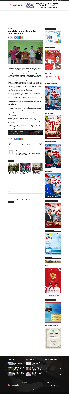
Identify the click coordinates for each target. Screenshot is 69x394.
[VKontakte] (59, 0)
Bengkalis (26, 9)
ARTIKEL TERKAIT (11, 160)
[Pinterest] (20, 37)
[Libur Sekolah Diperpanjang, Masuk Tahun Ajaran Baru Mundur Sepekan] (28, 363)
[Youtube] (60, 0)
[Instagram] (17, 156)
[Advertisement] (34, 18)
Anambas (39, 9)
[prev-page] (8, 175)
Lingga (10, 28)
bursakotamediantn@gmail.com (31, 389)
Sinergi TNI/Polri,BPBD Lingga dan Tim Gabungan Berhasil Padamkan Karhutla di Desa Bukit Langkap (13, 172)
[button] (52, 0)
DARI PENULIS (17, 160)
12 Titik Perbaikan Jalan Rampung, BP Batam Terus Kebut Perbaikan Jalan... (18, 373)
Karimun (21, 9)
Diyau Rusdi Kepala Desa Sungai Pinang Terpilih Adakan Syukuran (35, 145)
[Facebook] (54, 0)
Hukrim (48, 9)
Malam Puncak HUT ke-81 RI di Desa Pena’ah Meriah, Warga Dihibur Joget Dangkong (25, 172)
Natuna (13, 9)
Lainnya (52, 9)
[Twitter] (55, 0)
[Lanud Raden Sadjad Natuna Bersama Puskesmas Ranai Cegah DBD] (10, 363)
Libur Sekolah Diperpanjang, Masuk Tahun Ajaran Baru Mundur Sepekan (37, 363)
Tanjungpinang (33, 9)
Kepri (11, 27)
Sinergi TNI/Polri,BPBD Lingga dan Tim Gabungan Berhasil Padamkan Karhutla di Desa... (18, 368)
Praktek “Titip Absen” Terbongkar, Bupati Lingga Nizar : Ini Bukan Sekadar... (37, 373)
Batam (44, 9)
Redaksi (11, 35)
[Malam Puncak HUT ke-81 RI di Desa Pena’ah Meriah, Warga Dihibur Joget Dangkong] (25, 167)
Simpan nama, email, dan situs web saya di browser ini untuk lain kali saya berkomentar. (23, 199)
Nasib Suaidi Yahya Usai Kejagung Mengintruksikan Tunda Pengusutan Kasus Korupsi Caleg (37, 368)
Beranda (9, 27)
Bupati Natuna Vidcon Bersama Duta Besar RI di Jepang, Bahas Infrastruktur (15, 145)
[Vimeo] (57, 0)
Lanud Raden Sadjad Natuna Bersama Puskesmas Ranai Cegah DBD (17, 363)
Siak (17, 9)
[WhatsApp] (22, 37)
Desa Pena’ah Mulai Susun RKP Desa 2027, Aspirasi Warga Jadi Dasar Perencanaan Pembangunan (37, 172)
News (9, 9)
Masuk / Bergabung (18, 0)
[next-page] (9, 175)
